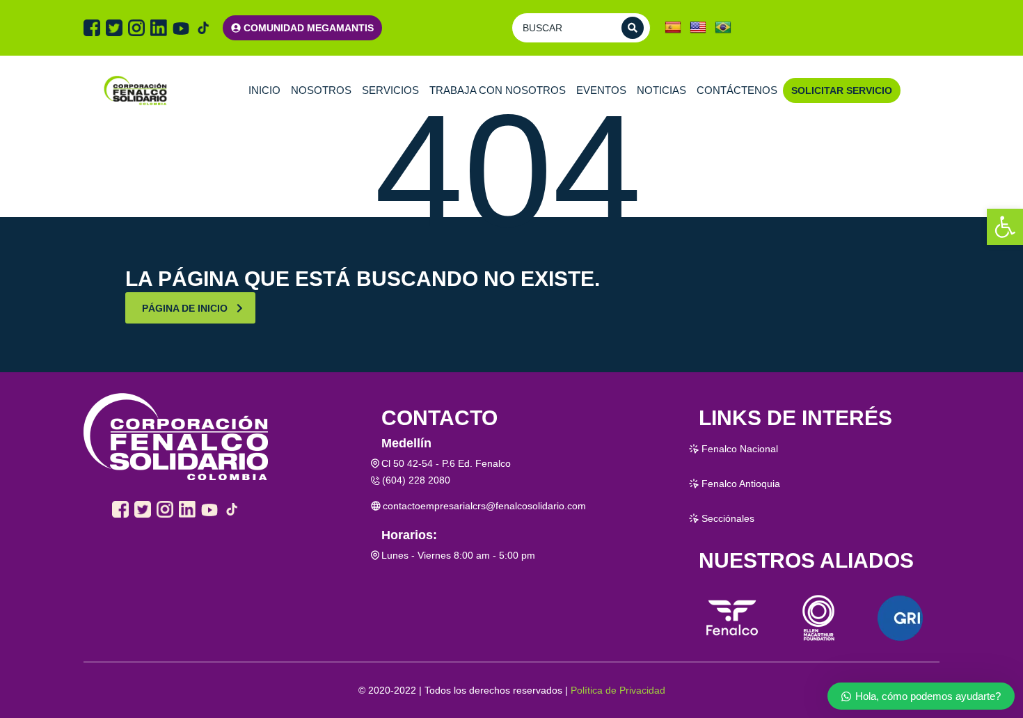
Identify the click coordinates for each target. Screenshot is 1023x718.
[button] (1005, 227)
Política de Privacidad (618, 690)
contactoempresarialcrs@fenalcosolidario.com (484, 505)
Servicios (390, 90)
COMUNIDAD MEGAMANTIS (309, 27)
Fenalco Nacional (739, 448)
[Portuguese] (723, 28)
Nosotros (321, 90)
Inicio (264, 90)
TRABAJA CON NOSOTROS (497, 90)
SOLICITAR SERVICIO (841, 90)
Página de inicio (185, 308)
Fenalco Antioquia (740, 483)
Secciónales (727, 518)
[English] (698, 28)
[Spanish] (673, 28)
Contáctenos (737, 90)
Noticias (661, 90)
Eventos (601, 90)
